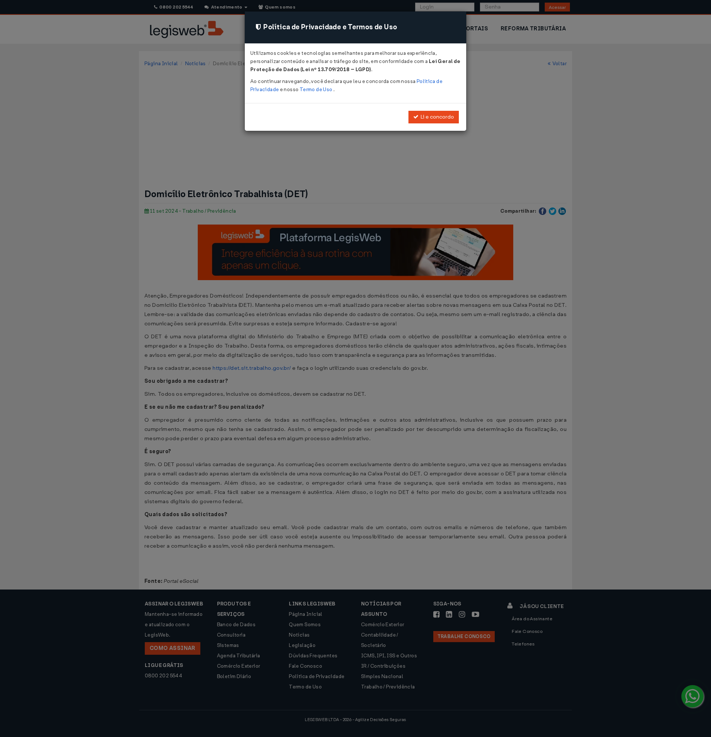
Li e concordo (436, 116)
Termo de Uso (316, 89)
